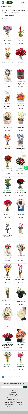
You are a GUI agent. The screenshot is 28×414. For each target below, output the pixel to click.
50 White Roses (20, 323)
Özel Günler (9, 408)
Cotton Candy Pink (7, 40)
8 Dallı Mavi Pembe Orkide (20, 149)
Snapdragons (20, 366)
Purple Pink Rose (20, 105)
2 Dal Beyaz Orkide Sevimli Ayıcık (7, 105)
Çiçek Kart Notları (9, 404)
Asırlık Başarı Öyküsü (14, 394)
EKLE (25, 387)
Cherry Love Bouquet (7, 127)
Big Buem (7, 279)
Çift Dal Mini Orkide (20, 236)
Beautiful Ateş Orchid (7, 62)
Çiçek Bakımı (9, 406)
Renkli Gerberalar (7, 257)
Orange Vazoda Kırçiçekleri (7, 149)
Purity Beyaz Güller (7, 366)
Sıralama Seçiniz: (6, 18)
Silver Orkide (20, 127)
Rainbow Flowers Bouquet (20, 345)
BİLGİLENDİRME (14, 395)
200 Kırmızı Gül (20, 62)
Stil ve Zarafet (7, 323)
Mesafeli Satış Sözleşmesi (14, 399)
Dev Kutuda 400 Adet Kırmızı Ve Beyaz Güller (7, 345)
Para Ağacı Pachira (7, 192)
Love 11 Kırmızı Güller (7, 170)
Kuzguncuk (9, 6)
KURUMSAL (14, 390)
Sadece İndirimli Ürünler (9, 15)
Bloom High (20, 40)
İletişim (20, 404)
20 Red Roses (20, 214)
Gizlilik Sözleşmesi (14, 401)
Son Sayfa (18, 377)
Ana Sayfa (3, 6)
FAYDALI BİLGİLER (9, 402)
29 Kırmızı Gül (7, 214)
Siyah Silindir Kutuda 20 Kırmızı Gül (20, 84)
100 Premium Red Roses (20, 192)
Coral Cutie (20, 257)
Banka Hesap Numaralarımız (14, 397)
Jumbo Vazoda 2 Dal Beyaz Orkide (7, 236)
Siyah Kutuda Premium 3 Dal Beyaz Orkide (7, 301)
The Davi (7, 83)
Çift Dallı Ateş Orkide (20, 279)
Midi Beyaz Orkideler (20, 301)
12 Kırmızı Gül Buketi (20, 170)
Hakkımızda (14, 392)
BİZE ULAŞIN (20, 402)
